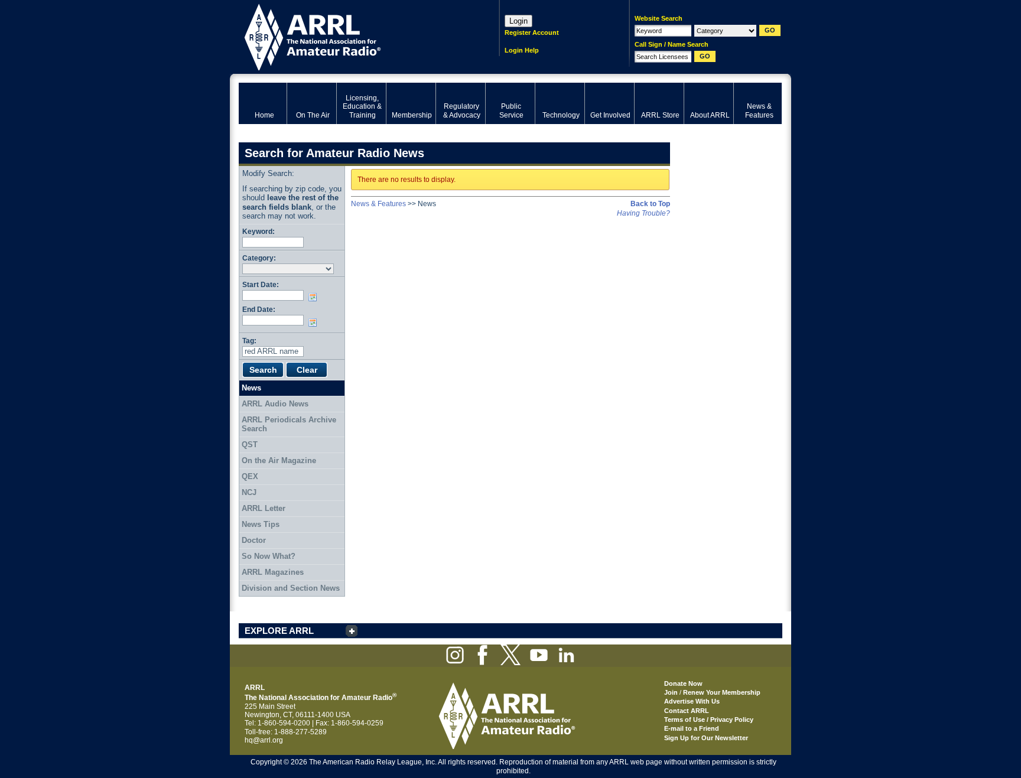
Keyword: (258, 231)
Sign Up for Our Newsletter (706, 737)
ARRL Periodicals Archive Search (289, 424)
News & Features (378, 204)
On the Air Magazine (279, 460)
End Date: (258, 309)
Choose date (315, 297)
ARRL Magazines (273, 572)
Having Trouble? (643, 213)
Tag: (249, 340)
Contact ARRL (686, 710)
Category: (259, 258)
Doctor (254, 540)
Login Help (522, 50)
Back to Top (650, 204)
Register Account (532, 32)
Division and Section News (291, 588)
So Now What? (268, 556)
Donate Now (683, 683)
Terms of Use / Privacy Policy (708, 719)
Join (671, 692)
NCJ (249, 492)
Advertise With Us (692, 701)
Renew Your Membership (721, 692)
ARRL (353, 35)
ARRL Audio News (275, 403)
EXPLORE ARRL (279, 631)
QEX (250, 476)
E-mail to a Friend (691, 728)
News (251, 387)
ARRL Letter (263, 508)
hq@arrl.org (264, 740)
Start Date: (260, 284)
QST (250, 444)
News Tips (260, 524)
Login (518, 21)
